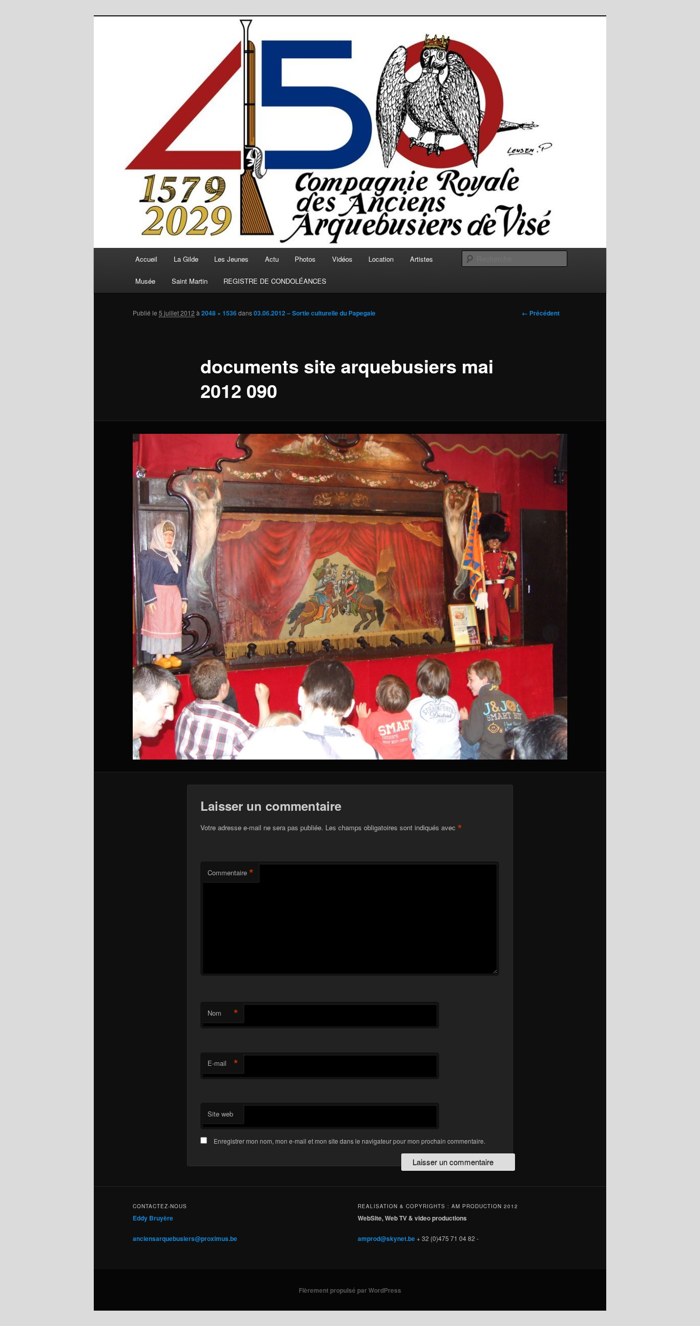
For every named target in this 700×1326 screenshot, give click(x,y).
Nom (223, 1013)
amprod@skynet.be (386, 1238)
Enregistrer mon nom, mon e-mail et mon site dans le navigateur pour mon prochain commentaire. (349, 1140)
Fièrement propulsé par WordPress (350, 1290)
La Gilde (186, 259)
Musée (145, 281)
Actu (272, 259)
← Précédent (541, 313)
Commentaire (231, 873)
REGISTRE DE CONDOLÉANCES (274, 281)
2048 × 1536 (219, 313)
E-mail (223, 1063)
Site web (220, 1114)
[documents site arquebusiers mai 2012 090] (350, 597)
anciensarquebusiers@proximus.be (185, 1238)
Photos (305, 259)
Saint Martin (190, 281)
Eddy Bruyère (153, 1218)
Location (381, 259)
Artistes (421, 259)
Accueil (146, 259)
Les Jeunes (231, 259)
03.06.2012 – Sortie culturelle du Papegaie (315, 313)
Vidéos (342, 259)
